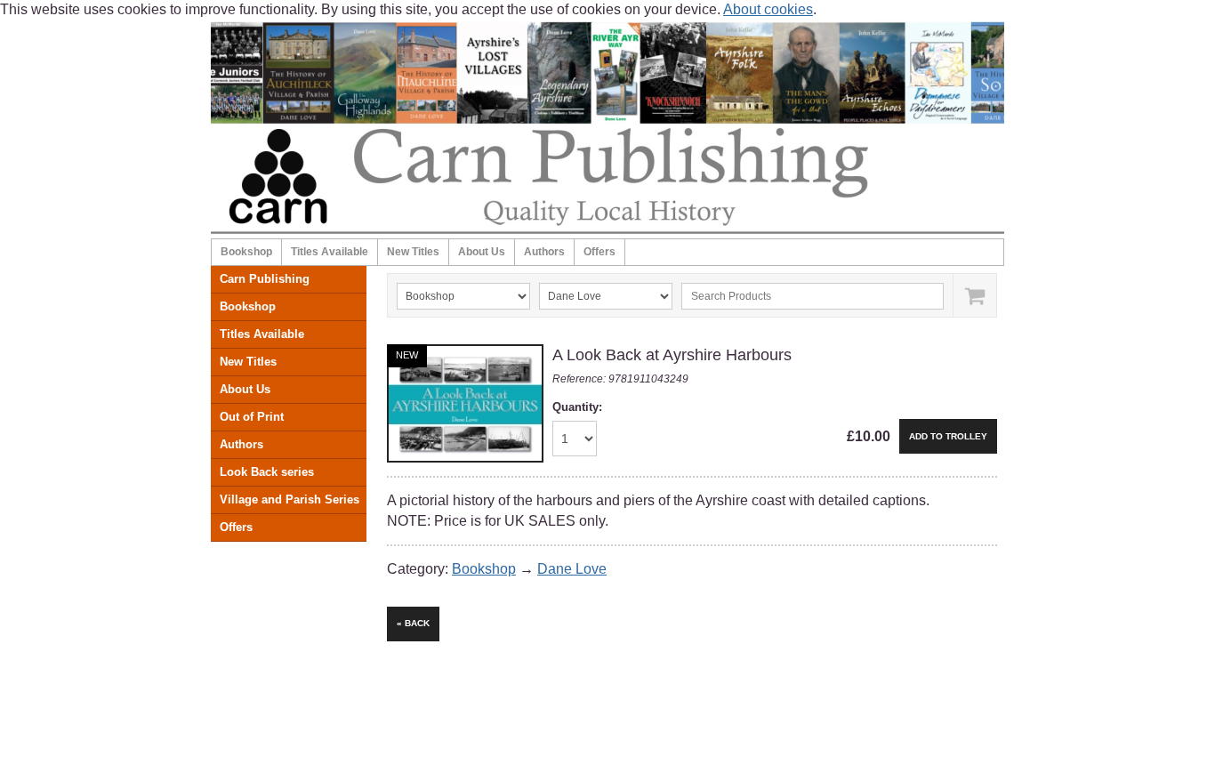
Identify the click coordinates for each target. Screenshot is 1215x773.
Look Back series (267, 472)
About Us (481, 252)
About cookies (768, 9)
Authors (544, 252)
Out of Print (252, 416)
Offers (599, 252)
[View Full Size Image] (465, 403)
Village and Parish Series (289, 499)
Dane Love (572, 568)
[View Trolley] (974, 295)
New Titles (413, 252)
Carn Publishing (265, 279)
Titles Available (329, 252)
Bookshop (246, 252)
